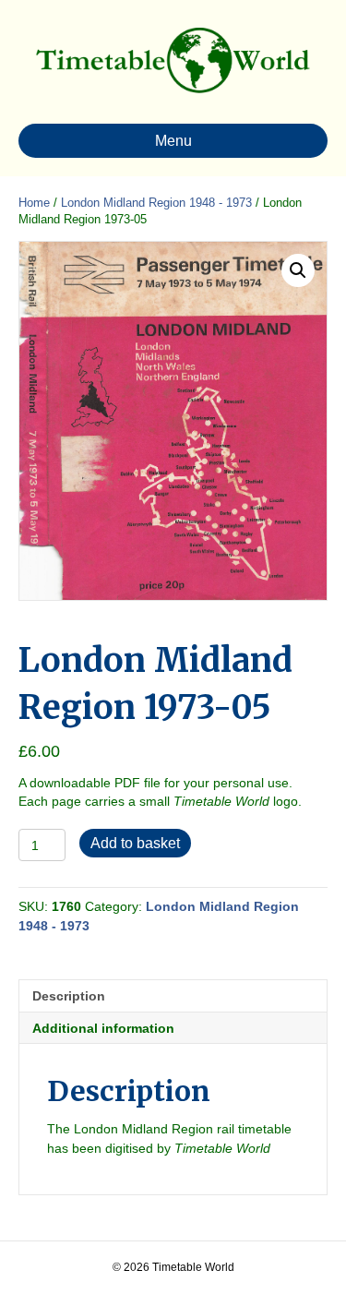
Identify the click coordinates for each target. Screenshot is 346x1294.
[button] (298, 270)
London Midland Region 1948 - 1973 (156, 203)
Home (34, 203)
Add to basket (135, 843)
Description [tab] (68, 995)
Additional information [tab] (103, 1028)
